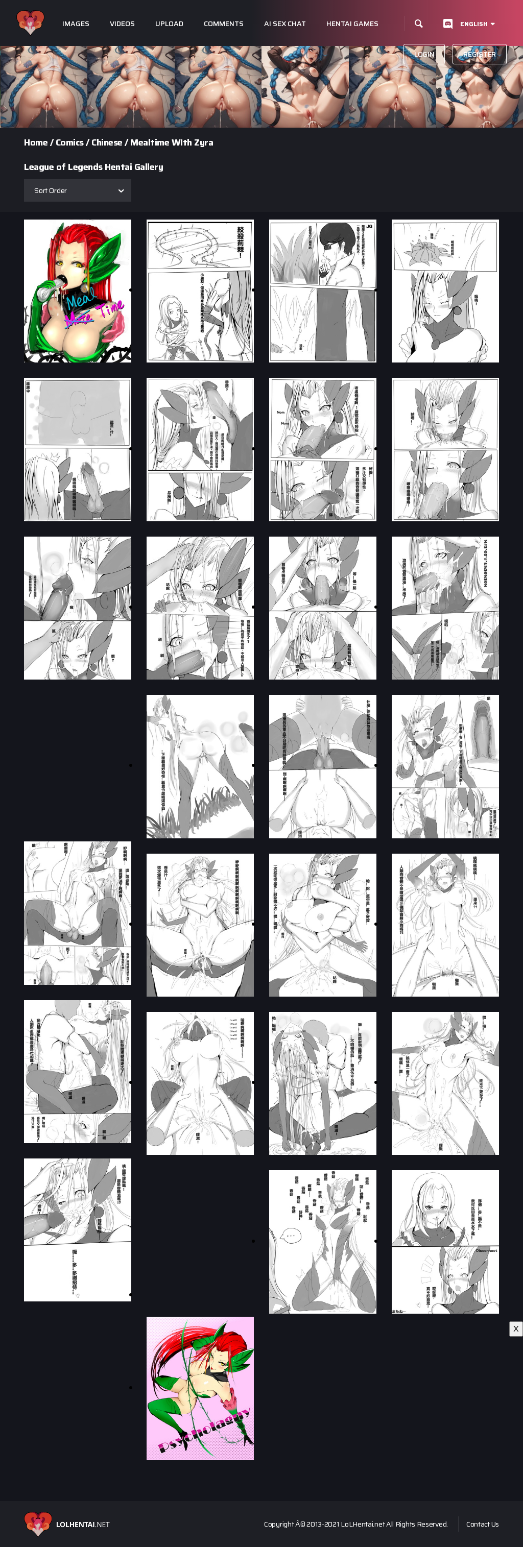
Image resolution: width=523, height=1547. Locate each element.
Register (479, 54)
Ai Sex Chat (285, 23)
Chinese (107, 142)
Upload (169, 23)
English (474, 24)
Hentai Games (352, 23)
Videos (122, 23)
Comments (224, 23)
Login (424, 54)
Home (35, 142)
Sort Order (50, 190)
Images (75, 23)
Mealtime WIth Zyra (171, 142)
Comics (70, 142)
